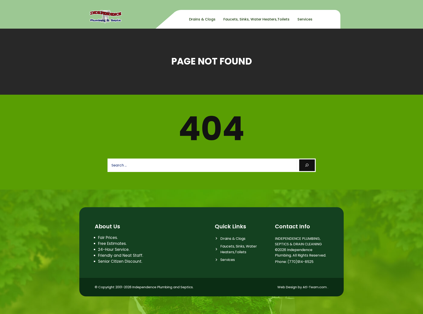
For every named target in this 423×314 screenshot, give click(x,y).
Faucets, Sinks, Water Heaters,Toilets (256, 19)
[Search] (307, 165)
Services (304, 19)
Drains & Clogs (202, 19)
